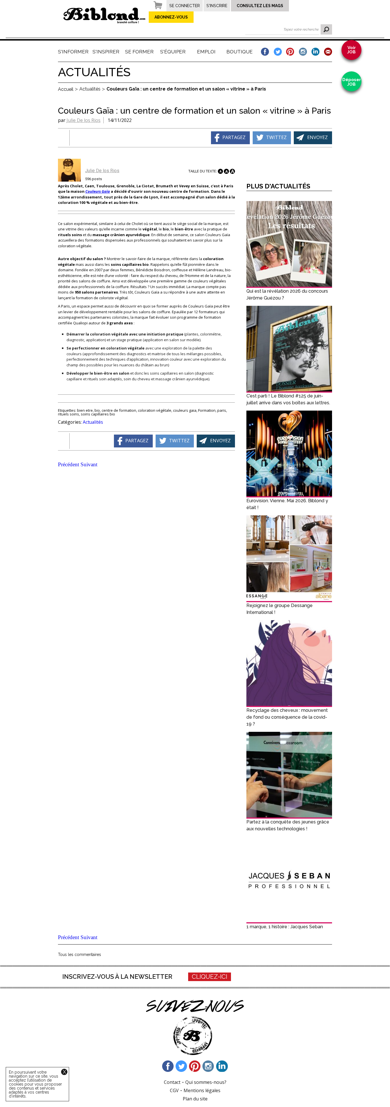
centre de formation (119, 410)
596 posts (93, 179)
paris (221, 410)
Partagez (234, 137)
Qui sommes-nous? (205, 1082)
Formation (207, 410)
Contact (172, 1082)
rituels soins (68, 414)
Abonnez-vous (171, 17)
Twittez (276, 137)
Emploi (206, 52)
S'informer (72, 52)
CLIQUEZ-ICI (209, 976)
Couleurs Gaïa (97, 191)
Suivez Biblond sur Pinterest (195, 1066)
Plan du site (195, 1099)
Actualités (93, 422)
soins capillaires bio (98, 414)
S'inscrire (216, 5)
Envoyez (317, 137)
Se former (139, 52)
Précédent (68, 464)
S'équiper (173, 52)
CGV (174, 1090)
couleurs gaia (184, 410)
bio (97, 410)
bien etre (85, 410)
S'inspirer (106, 52)
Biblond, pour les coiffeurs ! (104, 15)
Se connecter (184, 5)
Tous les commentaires (79, 955)
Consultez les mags (260, 5)
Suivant (89, 464)
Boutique (239, 52)
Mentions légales (202, 1090)
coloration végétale (154, 410)
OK (326, 29)
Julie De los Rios (83, 120)
